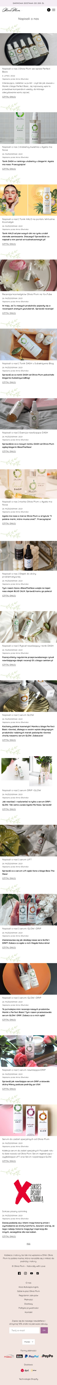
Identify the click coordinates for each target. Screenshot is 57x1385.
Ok (44, 1330)
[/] (15, 10)
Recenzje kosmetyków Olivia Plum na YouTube (27, 294)
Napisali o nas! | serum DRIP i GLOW (21, 790)
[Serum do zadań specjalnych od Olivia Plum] (28, 1116)
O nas (28, 1282)
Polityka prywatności (28, 1308)
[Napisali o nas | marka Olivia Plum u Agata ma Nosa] (28, 479)
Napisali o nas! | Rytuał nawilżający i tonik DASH (28, 645)
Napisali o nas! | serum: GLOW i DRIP (21, 928)
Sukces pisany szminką (14, 1211)
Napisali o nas (28, 19)
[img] (19, 1273)
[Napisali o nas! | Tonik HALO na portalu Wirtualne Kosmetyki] (28, 196)
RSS (28, 1244)
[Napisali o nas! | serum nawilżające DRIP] (28, 1047)
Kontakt (28, 1312)
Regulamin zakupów (28, 1295)
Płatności (28, 1299)
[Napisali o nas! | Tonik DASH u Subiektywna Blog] (28, 340)
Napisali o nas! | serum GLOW (18, 715)
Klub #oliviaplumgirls (28, 1287)
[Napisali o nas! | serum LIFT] (28, 837)
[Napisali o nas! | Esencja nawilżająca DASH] (28, 410)
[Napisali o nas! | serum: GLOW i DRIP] (28, 906)
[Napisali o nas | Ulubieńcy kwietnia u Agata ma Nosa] (28, 124)
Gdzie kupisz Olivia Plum (28, 1291)
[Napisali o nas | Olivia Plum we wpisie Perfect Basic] (28, 46)
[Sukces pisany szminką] (28, 1188)
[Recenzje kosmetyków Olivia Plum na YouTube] (28, 271)
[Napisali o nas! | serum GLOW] (28, 692)
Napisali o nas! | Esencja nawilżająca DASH (25, 432)
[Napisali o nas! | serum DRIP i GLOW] (28, 767)
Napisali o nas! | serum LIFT (17, 859)
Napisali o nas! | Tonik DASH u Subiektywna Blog (28, 363)
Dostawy (28, 1303)
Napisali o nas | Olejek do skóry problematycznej (19, 575)
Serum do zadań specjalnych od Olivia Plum (25, 1139)
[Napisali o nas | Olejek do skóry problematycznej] (28, 551)
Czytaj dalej (9, 97)
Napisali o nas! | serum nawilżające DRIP (24, 1070)
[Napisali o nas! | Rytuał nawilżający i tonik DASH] (28, 623)
